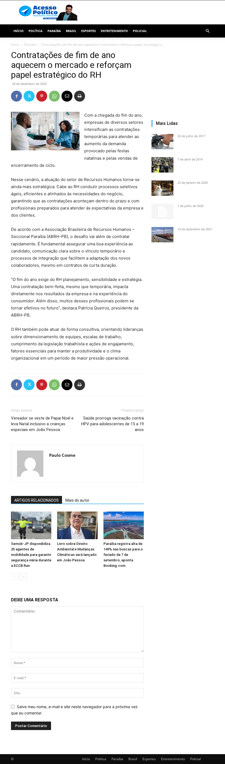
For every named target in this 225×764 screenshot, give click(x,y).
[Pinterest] (41, 96)
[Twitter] (29, 96)
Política (36, 31)
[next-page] (23, 576)
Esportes (88, 31)
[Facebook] (16, 96)
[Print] (79, 96)
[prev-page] (14, 576)
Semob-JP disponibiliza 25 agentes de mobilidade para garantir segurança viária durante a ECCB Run (31, 555)
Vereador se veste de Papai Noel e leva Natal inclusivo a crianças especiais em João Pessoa (42, 424)
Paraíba (54, 31)
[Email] (66, 96)
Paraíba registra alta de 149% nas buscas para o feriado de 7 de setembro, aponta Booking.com (123, 555)
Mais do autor (77, 500)
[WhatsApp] (54, 96)
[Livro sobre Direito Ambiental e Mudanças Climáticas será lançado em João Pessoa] (77, 525)
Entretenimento (114, 31)
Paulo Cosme (62, 455)
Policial (140, 31)
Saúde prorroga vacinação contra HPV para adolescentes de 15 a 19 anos (112, 424)
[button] (207, 31)
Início (18, 31)
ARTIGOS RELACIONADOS (36, 500)
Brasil (71, 31)
